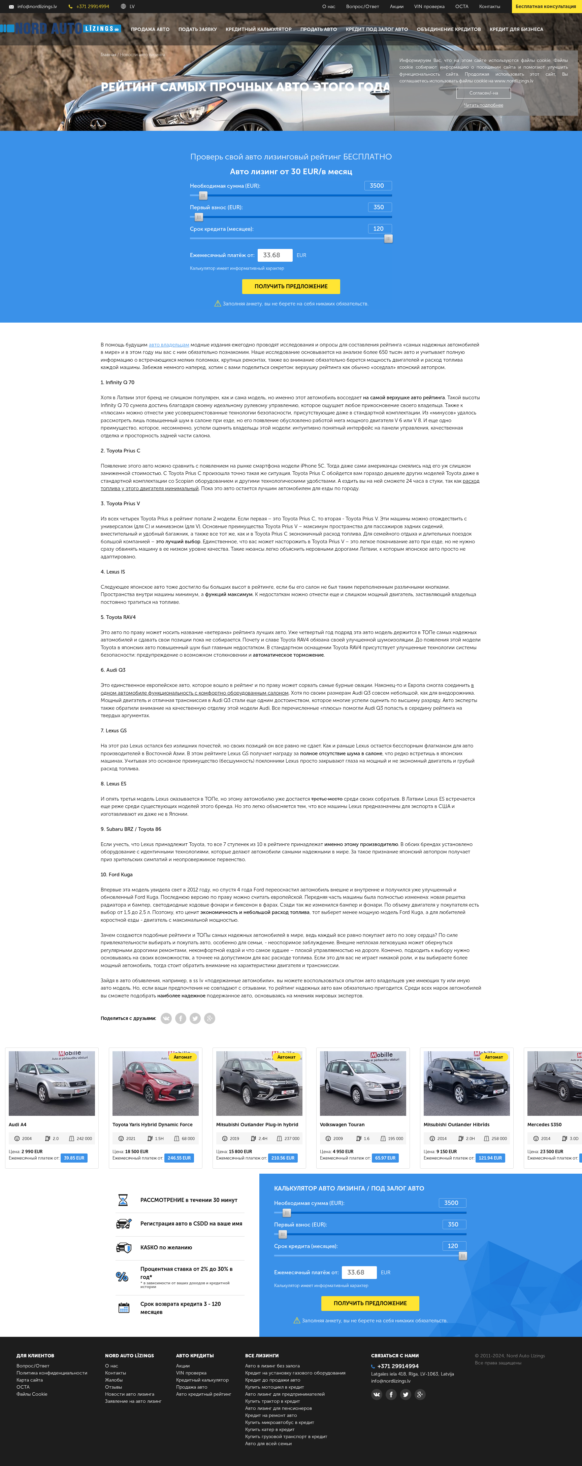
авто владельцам (169, 345)
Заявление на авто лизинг (133, 1401)
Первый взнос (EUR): (216, 207)
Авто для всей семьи (268, 1443)
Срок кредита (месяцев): (222, 229)
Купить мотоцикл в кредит (274, 1387)
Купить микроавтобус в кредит (279, 1422)
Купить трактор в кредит (272, 1401)
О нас (328, 6)
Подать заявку (198, 29)
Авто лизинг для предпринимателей (285, 1394)
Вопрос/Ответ (362, 6)
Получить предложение (291, 286)
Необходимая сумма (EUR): (225, 186)
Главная (108, 54)
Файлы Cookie (32, 1394)
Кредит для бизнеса (516, 29)
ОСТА (461, 6)
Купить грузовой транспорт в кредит (286, 1436)
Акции (396, 6)
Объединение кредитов (449, 29)
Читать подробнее (483, 105)
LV (131, 6)
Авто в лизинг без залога (272, 1366)
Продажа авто (150, 29)
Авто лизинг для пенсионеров (278, 1408)
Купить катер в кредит (270, 1429)
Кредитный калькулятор (259, 29)
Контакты (489, 6)
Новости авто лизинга (129, 1394)
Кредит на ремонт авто (271, 1415)
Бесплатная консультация (546, 6)
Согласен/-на (484, 93)
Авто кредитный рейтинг (203, 1394)
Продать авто (318, 29)
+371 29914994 (92, 6)
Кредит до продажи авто (272, 1380)
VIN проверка (429, 6)
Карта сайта (30, 1380)
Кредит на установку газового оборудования (295, 1373)
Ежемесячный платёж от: (222, 255)
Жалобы (114, 1380)
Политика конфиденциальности (52, 1373)
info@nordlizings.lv (36, 6)
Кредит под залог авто (377, 29)
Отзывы (113, 1387)
